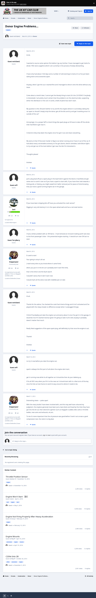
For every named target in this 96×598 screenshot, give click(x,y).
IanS (13, 210)
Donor (35, 36)
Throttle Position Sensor (17, 476)
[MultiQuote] (27, 168)
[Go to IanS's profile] (13, 202)
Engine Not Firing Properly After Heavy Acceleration (29, 516)
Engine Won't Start (14, 496)
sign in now (46, 435)
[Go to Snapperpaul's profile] (13, 254)
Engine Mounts (13, 536)
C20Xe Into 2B (12, 556)
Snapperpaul (13, 262)
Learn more (3, 3)
